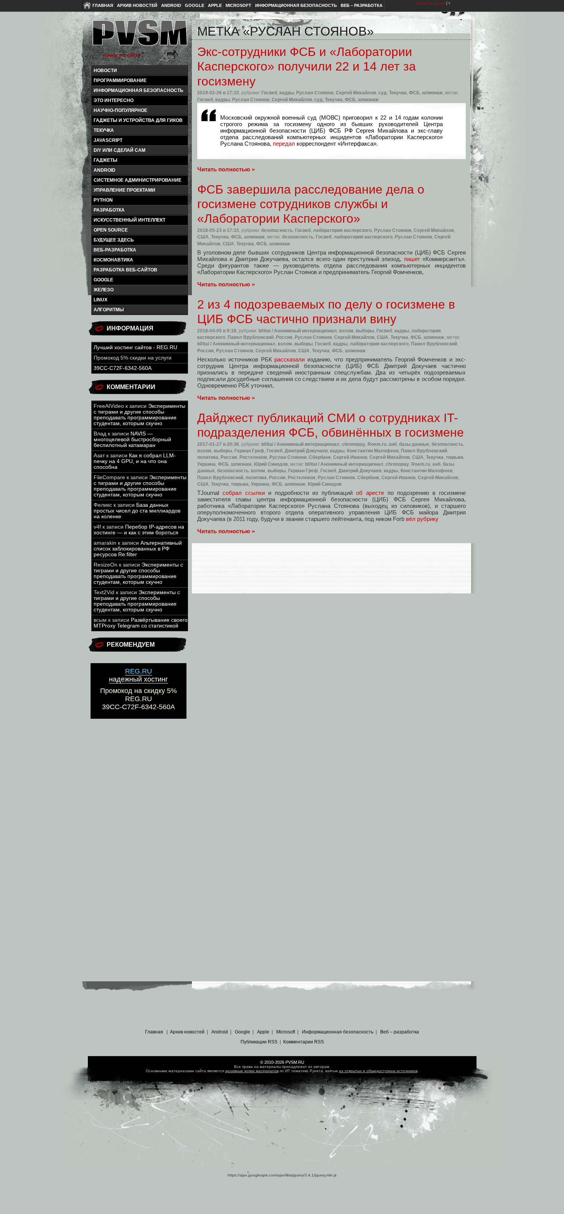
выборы (365, 330)
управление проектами (124, 190)
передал (284, 143)
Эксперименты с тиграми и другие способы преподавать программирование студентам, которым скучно (139, 414)
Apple (215, 5)
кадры (286, 92)
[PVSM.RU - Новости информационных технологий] (139, 36)
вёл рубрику (422, 519)
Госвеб (269, 92)
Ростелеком (253, 457)
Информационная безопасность (296, 5)
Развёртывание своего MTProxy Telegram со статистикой (141, 623)
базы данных (414, 444)
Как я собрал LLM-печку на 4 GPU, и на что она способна (135, 461)
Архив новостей (137, 5)
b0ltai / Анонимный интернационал (298, 330)
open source (111, 230)
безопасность (277, 230)
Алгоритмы (109, 309)
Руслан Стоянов (314, 92)
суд (382, 92)
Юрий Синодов (271, 464)
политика (207, 457)
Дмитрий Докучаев (306, 450)
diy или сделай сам (119, 150)
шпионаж (432, 92)
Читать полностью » (226, 169)
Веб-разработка (115, 250)
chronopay (353, 444)
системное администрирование (137, 180)
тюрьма (454, 457)
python (103, 200)
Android (171, 5)
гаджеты (105, 160)
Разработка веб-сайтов (125, 270)
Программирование (120, 80)
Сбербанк (320, 457)
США (203, 237)
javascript (108, 140)
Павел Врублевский (251, 337)
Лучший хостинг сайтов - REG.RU (135, 347)
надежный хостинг (138, 675)
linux (100, 299)
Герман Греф (249, 450)
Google (194, 5)
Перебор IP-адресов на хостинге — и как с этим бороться (139, 530)
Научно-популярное (120, 110)
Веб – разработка (362, 5)
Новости (105, 70)
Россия (284, 337)
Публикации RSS (259, 1042)
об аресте (370, 493)
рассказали (289, 359)
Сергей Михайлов (356, 92)
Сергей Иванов (350, 457)
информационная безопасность (138, 90)
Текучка (104, 130)
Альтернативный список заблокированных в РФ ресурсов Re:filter (138, 548)
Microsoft (238, 5)
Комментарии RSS (303, 1042)
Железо (104, 289)
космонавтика (113, 260)
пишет (412, 259)
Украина (206, 464)
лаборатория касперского (342, 230)
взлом (346, 330)
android (104, 170)
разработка (109, 210)
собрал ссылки (244, 493)
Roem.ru (377, 444)
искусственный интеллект (129, 220)
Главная (102, 5)
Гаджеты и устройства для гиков (138, 120)
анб (393, 444)
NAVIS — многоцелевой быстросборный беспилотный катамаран (132, 439)
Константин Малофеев (373, 450)
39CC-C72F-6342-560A (123, 368)
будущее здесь (114, 240)
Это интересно (114, 100)
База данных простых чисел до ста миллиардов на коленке (137, 510)
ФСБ (414, 92)
